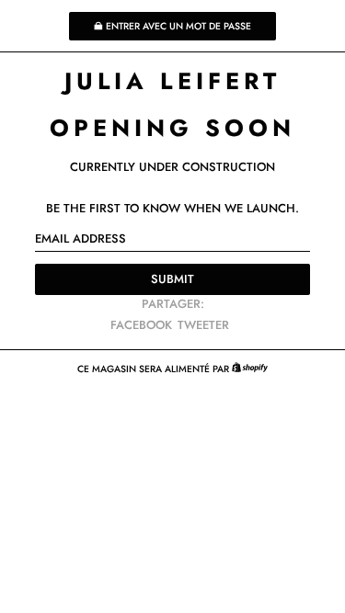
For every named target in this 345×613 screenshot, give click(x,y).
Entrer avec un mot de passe (178, 26)
